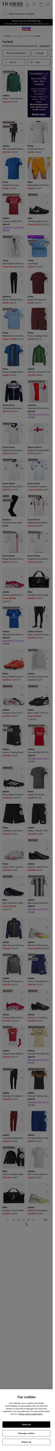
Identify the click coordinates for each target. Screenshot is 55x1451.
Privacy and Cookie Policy (30, 1414)
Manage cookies (26, 1433)
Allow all (26, 1424)
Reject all (26, 1442)
